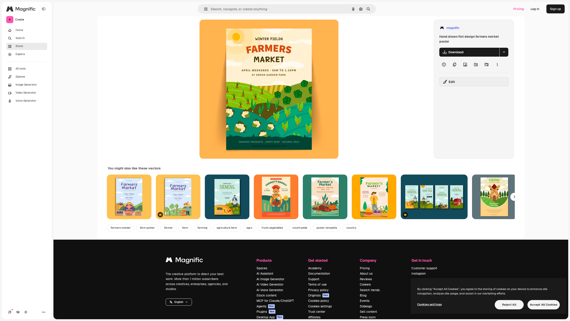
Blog (363, 295)
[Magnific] (184, 260)
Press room (368, 317)
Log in (535, 9)
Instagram (418, 274)
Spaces (261, 268)
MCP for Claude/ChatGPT (275, 301)
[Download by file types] (503, 52)
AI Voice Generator (269, 290)
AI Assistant (264, 274)
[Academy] (17, 312)
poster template (327, 228)
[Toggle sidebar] (43, 8)
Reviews (366, 279)
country (351, 228)
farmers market (120, 228)
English (178, 302)
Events (364, 301)
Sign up (555, 9)
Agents (265, 306)
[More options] (497, 64)
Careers (365, 284)
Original (228, 28)
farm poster (147, 228)
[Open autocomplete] (204, 9)
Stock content (266, 295)
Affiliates (314, 317)
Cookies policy (318, 301)
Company (368, 260)
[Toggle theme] (25, 312)
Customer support (424, 268)
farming (202, 228)
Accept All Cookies (543, 305)
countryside (299, 228)
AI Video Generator (269, 284)
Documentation (319, 274)
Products (264, 260)
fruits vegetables (272, 228)
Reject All (509, 305)
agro (249, 228)
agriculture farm (227, 228)
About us (366, 274)
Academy (315, 268)
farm (185, 228)
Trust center (316, 312)
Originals (318, 295)
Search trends (370, 290)
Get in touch (421, 260)
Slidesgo (366, 306)
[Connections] (9, 312)
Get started (318, 260)
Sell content (368, 312)
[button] (179, 302)
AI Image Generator (270, 279)
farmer (168, 228)
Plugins (265, 312)
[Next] (514, 197)
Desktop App (269, 317)
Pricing (518, 9)
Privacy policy (318, 290)
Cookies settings (320, 306)
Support (313, 279)
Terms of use (317, 284)
